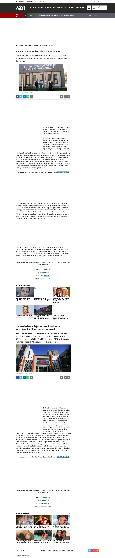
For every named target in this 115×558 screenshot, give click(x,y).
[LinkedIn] (24, 96)
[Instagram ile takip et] (93, 550)
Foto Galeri (32, 8)
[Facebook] (17, 96)
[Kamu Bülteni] (20, 7)
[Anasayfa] (16, 1)
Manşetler (21, 1)
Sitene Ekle (41, 1)
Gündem (40, 8)
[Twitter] (20, 96)
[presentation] (21, 15)
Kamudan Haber (50, 8)
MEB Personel (62, 8)
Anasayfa (43, 550)
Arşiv (36, 1)
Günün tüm (94, 15)
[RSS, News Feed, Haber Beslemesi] (97, 550)
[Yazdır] (31, 96)
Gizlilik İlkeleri (62, 550)
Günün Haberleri (29, 1)
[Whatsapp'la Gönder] (27, 96)
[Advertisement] (57, 31)
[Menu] (89, 7)
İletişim (55, 550)
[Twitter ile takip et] (89, 550)
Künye (49, 550)
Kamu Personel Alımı (76, 8)
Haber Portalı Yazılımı (23, 555)
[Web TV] (95, 1)
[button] (61, 96)
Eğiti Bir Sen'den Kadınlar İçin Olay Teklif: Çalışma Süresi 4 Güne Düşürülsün (56, 15)
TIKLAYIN (47, 269)
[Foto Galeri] (98, 1)
